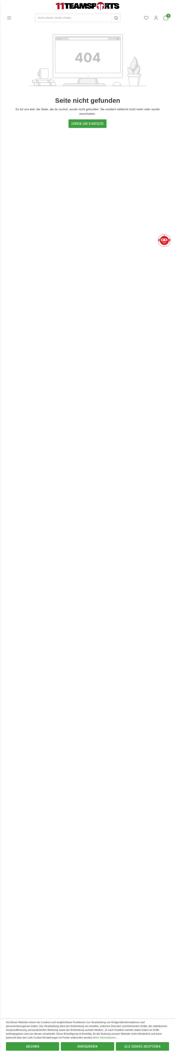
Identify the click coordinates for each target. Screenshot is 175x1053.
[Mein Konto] (156, 18)
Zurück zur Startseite (87, 123)
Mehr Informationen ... (105, 1037)
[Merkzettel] (146, 18)
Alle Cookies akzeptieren (142, 1046)
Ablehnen (32, 1046)
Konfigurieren (87, 1046)
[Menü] (9, 18)
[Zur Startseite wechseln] (87, 5)
